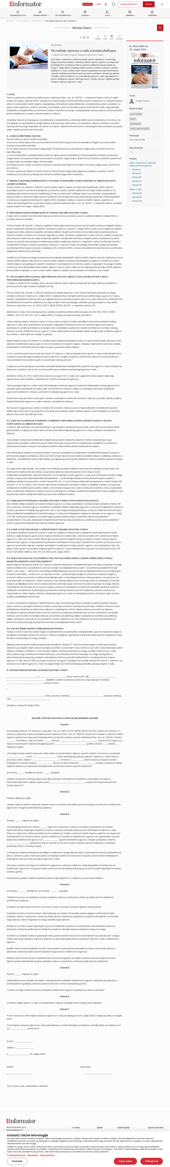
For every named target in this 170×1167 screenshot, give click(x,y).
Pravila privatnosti (16, 1155)
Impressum (32, 1155)
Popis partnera (47, 1155)
